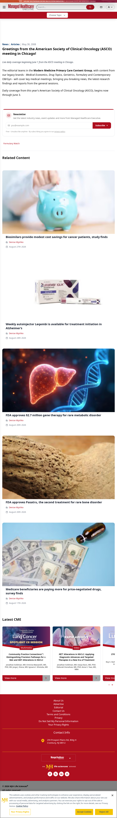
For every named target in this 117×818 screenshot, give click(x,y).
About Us (58, 700)
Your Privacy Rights (58, 724)
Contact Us (58, 710)
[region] (58, 804)
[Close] (112, 795)
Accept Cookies (84, 812)
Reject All (103, 812)
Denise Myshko (16, 242)
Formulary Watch (11, 143)
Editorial (58, 707)
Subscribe (100, 125)
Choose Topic (55, 15)
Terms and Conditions (58, 714)
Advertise (59, 704)
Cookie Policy (22, 806)
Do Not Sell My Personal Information (58, 721)
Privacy (58, 717)
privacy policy (59, 131)
